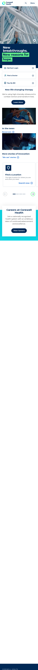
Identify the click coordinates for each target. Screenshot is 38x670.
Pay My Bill (11, 83)
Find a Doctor (12, 75)
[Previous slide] (5, 194)
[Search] (26, 3)
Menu (32, 3)
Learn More (18, 102)
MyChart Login (12, 68)
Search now (24, 183)
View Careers (19, 231)
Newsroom (6, 132)
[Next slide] (33, 194)
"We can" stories (9, 157)
